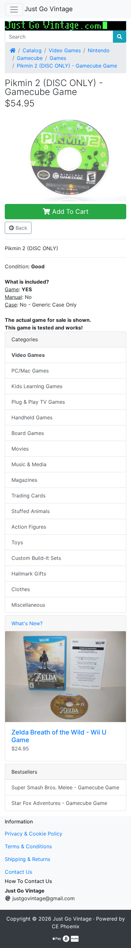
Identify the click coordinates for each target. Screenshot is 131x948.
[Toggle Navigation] (14, 9)
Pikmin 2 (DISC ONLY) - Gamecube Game (67, 65)
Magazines (24, 480)
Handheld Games (31, 417)
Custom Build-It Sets (36, 558)
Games (58, 58)
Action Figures (28, 527)
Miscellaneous (28, 605)
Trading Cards (28, 495)
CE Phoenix (65, 926)
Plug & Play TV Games (38, 402)
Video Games (65, 50)
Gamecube (30, 58)
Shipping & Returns (27, 859)
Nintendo (99, 50)
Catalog (32, 50)
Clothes (20, 589)
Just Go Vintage (48, 9)
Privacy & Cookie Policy (33, 833)
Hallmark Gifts (28, 573)
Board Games (27, 433)
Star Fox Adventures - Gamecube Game (59, 803)
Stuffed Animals (30, 511)
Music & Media (28, 464)
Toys (17, 542)
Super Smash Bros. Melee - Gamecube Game (65, 787)
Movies (20, 448)
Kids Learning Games (36, 386)
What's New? (27, 623)
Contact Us (18, 872)
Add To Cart (69, 211)
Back (20, 228)
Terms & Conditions (28, 846)
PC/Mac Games (30, 370)
